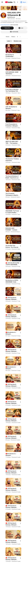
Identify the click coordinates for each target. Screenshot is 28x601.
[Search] (14, 2)
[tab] (7, 37)
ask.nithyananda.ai (6, 24)
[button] (20, 37)
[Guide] (2, 2)
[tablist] (14, 37)
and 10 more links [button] (14, 24)
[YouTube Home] (9, 2)
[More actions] (20, 55)
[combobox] (9, 41)
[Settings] (17, 2)
